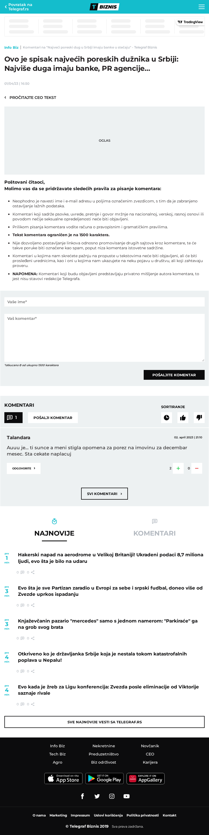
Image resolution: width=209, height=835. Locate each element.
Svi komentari (104, 493)
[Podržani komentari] (182, 417)
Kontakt (169, 815)
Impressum (80, 815)
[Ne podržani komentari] (199, 417)
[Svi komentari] (166, 417)
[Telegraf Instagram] (111, 796)
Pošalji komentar (52, 417)
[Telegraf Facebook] (82, 796)
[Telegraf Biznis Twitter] (97, 796)
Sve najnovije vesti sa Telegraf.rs (104, 722)
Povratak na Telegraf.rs (20, 6)
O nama (39, 815)
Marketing (58, 815)
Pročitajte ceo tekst (30, 97)
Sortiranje (173, 407)
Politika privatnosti (143, 815)
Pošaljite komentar (174, 375)
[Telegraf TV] (126, 796)
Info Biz (11, 47)
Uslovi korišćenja (108, 815)
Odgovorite (23, 467)
